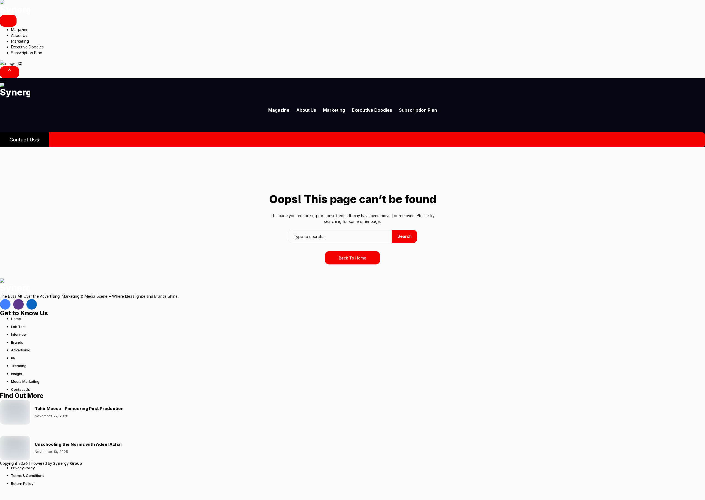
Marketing (20, 41)
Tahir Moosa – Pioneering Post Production (79, 408)
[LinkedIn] (31, 304)
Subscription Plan (26, 52)
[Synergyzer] (15, 7)
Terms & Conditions (27, 475)
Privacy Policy (23, 468)
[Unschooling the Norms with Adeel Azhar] (15, 448)
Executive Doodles (27, 47)
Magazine (19, 29)
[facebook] (5, 304)
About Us (19, 35)
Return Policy (22, 483)
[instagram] (18, 304)
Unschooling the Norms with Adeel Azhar (78, 444)
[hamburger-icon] (8, 21)
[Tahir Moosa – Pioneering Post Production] (15, 412)
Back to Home (352, 258)
